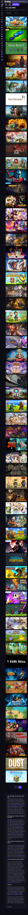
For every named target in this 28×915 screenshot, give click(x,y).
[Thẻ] (2, 60)
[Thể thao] (2, 54)
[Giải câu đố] (2, 36)
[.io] (2, 43)
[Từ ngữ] (2, 56)
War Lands (10, 820)
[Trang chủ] (2, 6)
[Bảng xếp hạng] (2, 22)
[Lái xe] (2, 45)
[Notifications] (9, 4)
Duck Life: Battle (14, 824)
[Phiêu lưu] (2, 52)
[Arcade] (2, 25)
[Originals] (2, 17)
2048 (21, 894)
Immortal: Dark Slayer (17, 805)
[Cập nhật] (2, 15)
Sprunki (16, 894)
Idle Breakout (15, 893)
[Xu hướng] (2, 13)
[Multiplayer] (2, 19)
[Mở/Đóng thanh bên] (2, 1)
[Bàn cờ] (2, 29)
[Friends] (2, 4)
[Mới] (2, 10)
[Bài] (2, 27)
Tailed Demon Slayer (17, 827)
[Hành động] (2, 41)
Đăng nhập (15, 4)
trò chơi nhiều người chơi (14, 882)
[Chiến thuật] (2, 34)
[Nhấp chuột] (2, 50)
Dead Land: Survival (12, 806)
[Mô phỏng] (2, 47)
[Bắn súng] (2, 32)
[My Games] (6, 4)
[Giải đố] (2, 38)
